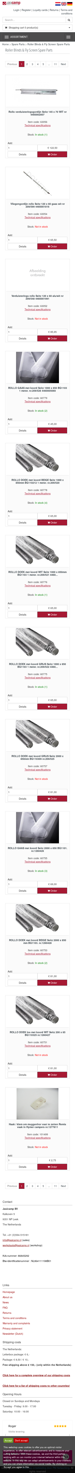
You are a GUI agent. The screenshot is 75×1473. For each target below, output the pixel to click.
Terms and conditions (66, 11)
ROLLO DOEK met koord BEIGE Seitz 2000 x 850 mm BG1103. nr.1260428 (37, 941)
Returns (54, 10)
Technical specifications (38, 125)
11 (55, 64)
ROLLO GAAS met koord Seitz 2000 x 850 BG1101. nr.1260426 (37, 849)
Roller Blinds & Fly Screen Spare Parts (48, 44)
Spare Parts (18, 44)
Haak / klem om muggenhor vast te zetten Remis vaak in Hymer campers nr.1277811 (37, 1125)
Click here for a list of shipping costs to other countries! (36, 1385)
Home (5, 44)
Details (22, 154)
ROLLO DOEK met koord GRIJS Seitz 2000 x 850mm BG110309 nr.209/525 (37, 757)
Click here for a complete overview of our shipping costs (36, 1375)
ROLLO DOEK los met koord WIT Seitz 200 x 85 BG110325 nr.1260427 (37, 1033)
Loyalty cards (40, 10)
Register (26, 10)
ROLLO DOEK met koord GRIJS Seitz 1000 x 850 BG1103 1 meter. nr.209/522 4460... (37, 665)
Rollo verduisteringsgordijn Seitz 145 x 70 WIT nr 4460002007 (38, 113)
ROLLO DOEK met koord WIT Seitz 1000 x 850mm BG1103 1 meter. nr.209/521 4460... (37, 573)
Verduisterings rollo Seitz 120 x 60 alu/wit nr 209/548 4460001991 (37, 297)
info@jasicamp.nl (12, 1240)
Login (16, 10)
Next (63, 64)
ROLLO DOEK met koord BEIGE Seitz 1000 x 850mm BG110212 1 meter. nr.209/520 (38, 481)
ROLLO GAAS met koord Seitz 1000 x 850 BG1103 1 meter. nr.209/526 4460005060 (37, 389)
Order (53, 154)
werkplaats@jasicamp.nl (16, 1245)
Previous (12, 64)
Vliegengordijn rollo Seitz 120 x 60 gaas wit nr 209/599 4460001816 (37, 205)
